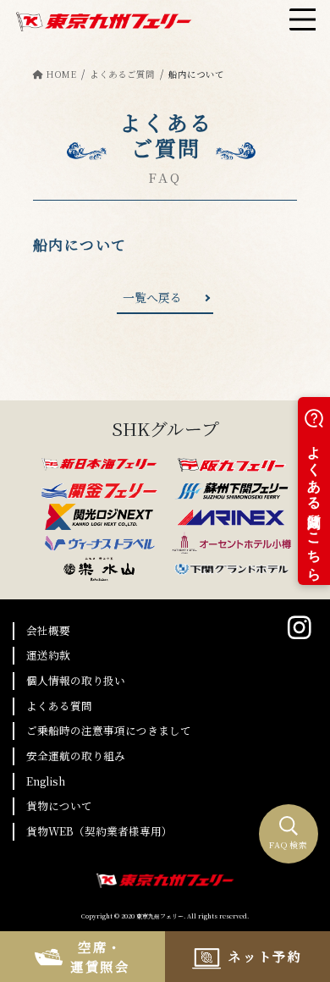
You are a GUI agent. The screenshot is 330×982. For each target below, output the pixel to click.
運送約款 (48, 655)
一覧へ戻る (152, 297)
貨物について (59, 805)
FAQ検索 (289, 845)
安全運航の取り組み (75, 756)
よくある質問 (59, 706)
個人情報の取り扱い (75, 680)
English (45, 781)
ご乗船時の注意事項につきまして (108, 730)
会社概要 (48, 630)
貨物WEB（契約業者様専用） (99, 831)
